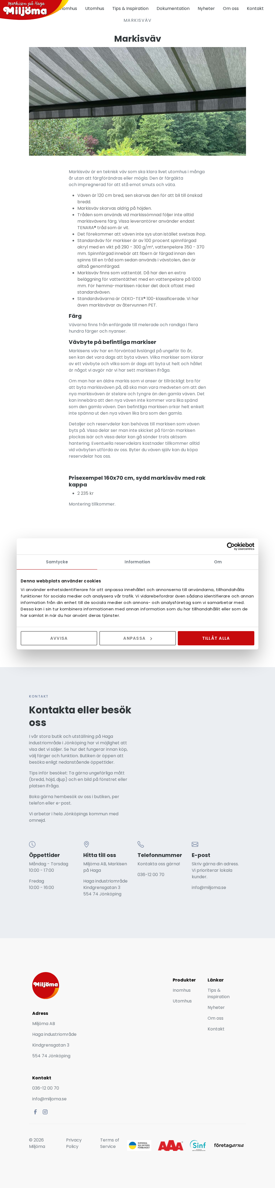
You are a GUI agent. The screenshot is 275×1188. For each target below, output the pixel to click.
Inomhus (182, 990)
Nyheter (206, 8)
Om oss (231, 8)
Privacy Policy (74, 1143)
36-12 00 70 (152, 875)
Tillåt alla (216, 638)
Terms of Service (109, 1143)
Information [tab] (137, 562)
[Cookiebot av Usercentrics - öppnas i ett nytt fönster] (230, 546)
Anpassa (134, 638)
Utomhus (94, 8)
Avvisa (59, 638)
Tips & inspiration (219, 993)
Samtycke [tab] (57, 562)
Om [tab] (218, 562)
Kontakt (255, 8)
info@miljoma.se (209, 887)
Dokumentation (173, 8)
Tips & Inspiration (130, 8)
